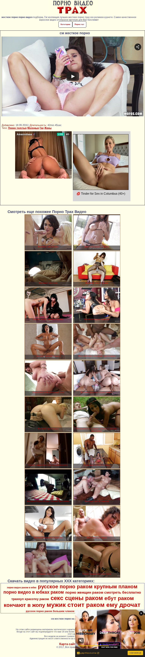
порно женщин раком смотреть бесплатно (103, 592)
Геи (42, 128)
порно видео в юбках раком (33, 592)
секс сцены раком (77, 598)
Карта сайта (68, 644)
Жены (48, 128)
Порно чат (79, 24)
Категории (65, 24)
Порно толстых (17, 128)
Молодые (33, 128)
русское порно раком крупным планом (87, 586)
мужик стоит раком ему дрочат (93, 604)
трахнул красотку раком (30, 599)
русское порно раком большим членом (50, 611)
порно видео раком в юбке (21, 587)
